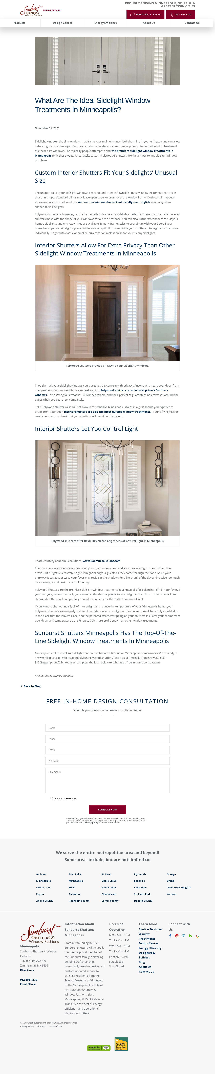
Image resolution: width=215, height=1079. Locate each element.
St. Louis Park (142, 894)
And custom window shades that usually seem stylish (114, 202)
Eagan (40, 894)
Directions (27, 970)
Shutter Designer (150, 929)
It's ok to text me (65, 798)
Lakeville (139, 880)
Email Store (28, 984)
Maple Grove (109, 880)
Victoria (171, 894)
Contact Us (146, 971)
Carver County (110, 900)
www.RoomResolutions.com (101, 561)
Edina (72, 887)
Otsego (171, 874)
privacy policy (91, 822)
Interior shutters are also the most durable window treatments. (107, 412)
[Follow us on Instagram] (183, 936)
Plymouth (140, 874)
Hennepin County (79, 900)
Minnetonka (43, 880)
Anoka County (44, 900)
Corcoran (74, 894)
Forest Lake (43, 887)
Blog (142, 962)
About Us (145, 967)
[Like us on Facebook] (170, 936)
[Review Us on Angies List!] (99, 1048)
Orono (170, 880)
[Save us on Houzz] (190, 936)
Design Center (148, 943)
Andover (41, 874)
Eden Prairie (108, 887)
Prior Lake (75, 874)
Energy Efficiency (150, 948)
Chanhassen (108, 894)
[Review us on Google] (197, 936)
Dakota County (143, 900)
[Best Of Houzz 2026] (121, 1044)
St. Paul (106, 874)
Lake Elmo (140, 887)
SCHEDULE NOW (107, 809)
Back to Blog (32, 686)
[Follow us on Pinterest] (177, 936)
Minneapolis (76, 880)
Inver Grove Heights (179, 887)
